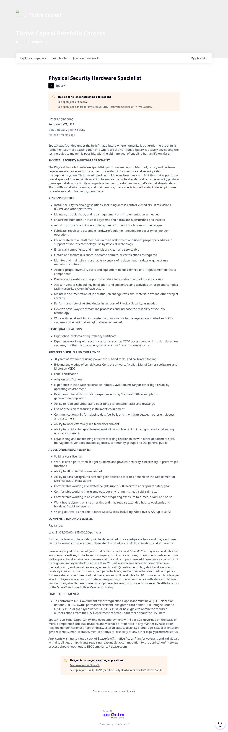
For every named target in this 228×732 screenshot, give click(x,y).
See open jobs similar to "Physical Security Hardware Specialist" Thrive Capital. (105, 106)
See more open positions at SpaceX (114, 691)
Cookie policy (122, 724)
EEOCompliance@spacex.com (107, 647)
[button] (219, 724)
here (162, 613)
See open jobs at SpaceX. (72, 101)
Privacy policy (106, 724)
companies (33, 58)
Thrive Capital (45, 15)
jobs (59, 58)
